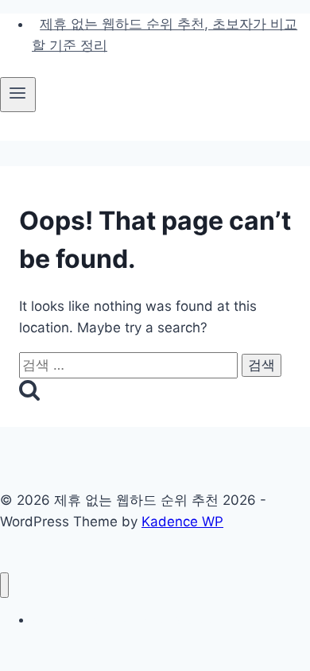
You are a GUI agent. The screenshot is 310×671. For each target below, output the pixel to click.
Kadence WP (182, 521)
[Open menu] (18, 94)
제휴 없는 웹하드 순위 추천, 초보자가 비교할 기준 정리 (164, 34)
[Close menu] (4, 585)
